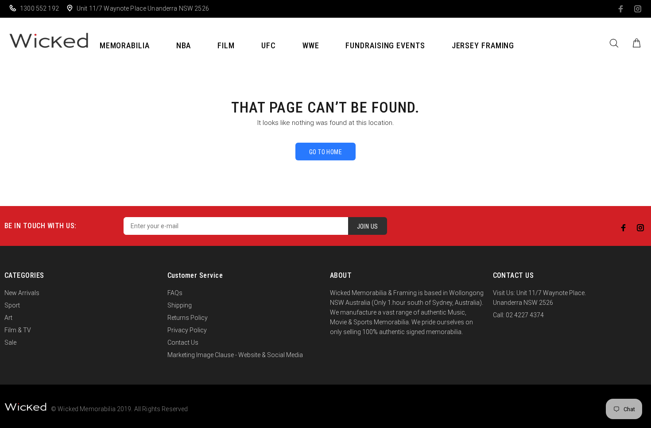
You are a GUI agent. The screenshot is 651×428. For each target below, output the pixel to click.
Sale (10, 342)
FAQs (174, 292)
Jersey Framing (483, 45)
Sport (12, 305)
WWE (310, 45)
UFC (268, 45)
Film (226, 45)
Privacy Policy (187, 330)
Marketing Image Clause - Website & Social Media (235, 354)
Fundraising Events (385, 45)
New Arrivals (21, 292)
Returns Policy (187, 317)
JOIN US (367, 226)
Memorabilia (125, 45)
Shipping (179, 305)
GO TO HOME (325, 152)
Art (8, 317)
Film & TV (17, 330)
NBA (183, 45)
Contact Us (182, 342)
